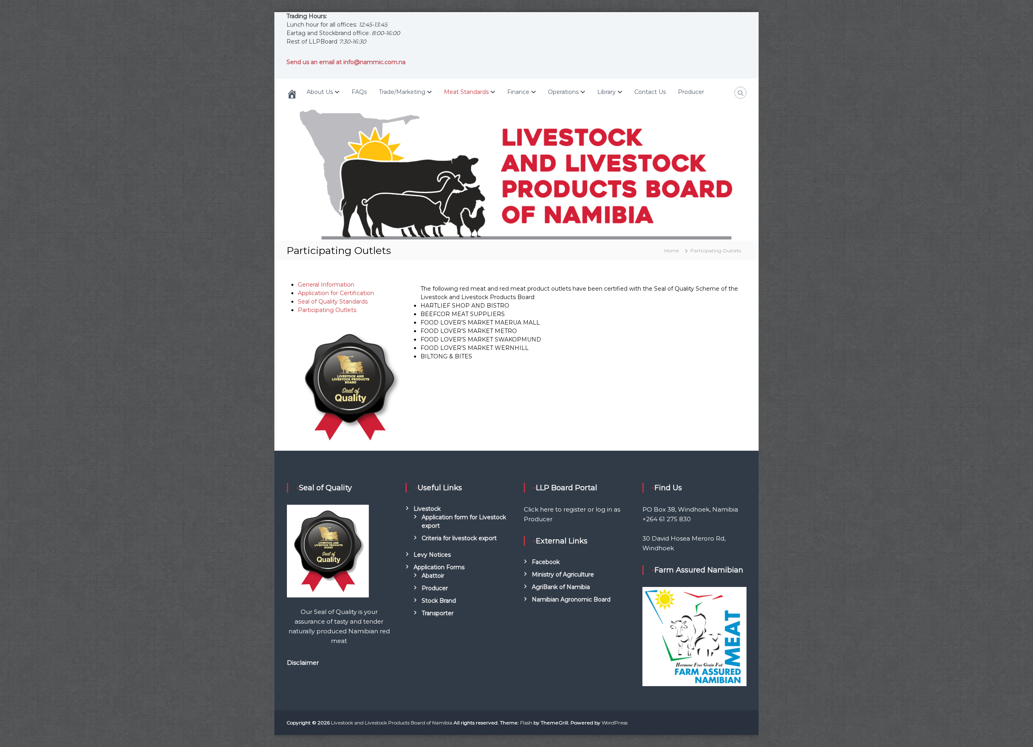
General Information (326, 284)
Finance (518, 92)
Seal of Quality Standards (333, 301)
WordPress (614, 723)
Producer (691, 92)
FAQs (359, 92)
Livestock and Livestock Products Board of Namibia (391, 723)
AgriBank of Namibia (561, 587)
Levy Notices (432, 554)
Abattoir (433, 575)
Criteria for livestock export (459, 538)
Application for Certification (336, 293)
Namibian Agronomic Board (571, 599)
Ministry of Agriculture (563, 574)
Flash (526, 723)
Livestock (427, 508)
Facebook (546, 562)
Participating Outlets (327, 310)
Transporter (438, 613)
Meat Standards (466, 92)
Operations (563, 92)
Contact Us (650, 92)
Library (606, 92)
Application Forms (439, 567)
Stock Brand (439, 600)
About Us (320, 92)
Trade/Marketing (402, 92)
